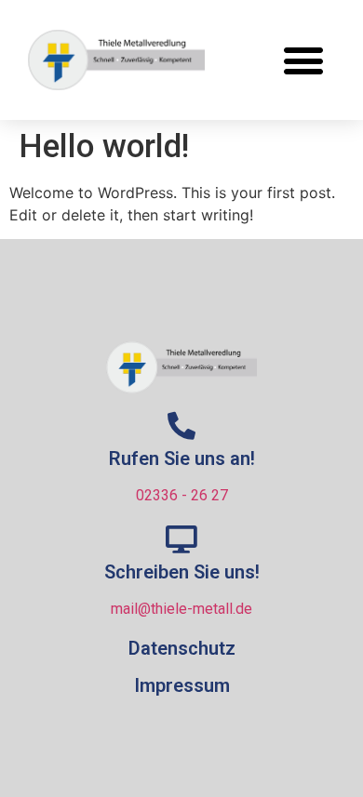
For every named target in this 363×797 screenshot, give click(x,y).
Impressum (182, 685)
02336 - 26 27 (182, 495)
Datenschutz (181, 648)
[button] (303, 60)
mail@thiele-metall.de (181, 609)
